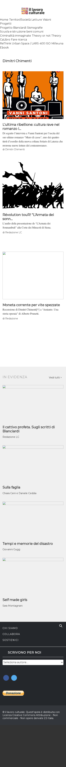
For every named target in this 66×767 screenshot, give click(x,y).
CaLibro (5, 39)
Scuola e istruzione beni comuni (21, 31)
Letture (36, 19)
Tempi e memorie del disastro (28, 544)
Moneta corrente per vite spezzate (31, 305)
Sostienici (11, 640)
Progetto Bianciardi (13, 27)
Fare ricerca (19, 39)
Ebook (4, 47)
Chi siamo (10, 628)
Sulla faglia (11, 487)
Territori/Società (20, 19)
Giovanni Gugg (11, 549)
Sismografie (35, 27)
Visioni (47, 19)
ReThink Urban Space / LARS (19, 43)
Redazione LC (13, 232)
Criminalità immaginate (15, 35)
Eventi (6, 750)
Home (4, 19)
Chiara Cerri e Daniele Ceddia (19, 493)
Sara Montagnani (13, 605)
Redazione (11, 318)
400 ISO (45, 43)
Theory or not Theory (46, 35)
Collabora (11, 634)
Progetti (5, 23)
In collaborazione (17, 736)
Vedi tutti (54, 377)
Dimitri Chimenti (15, 149)
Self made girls (15, 600)
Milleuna (57, 43)
